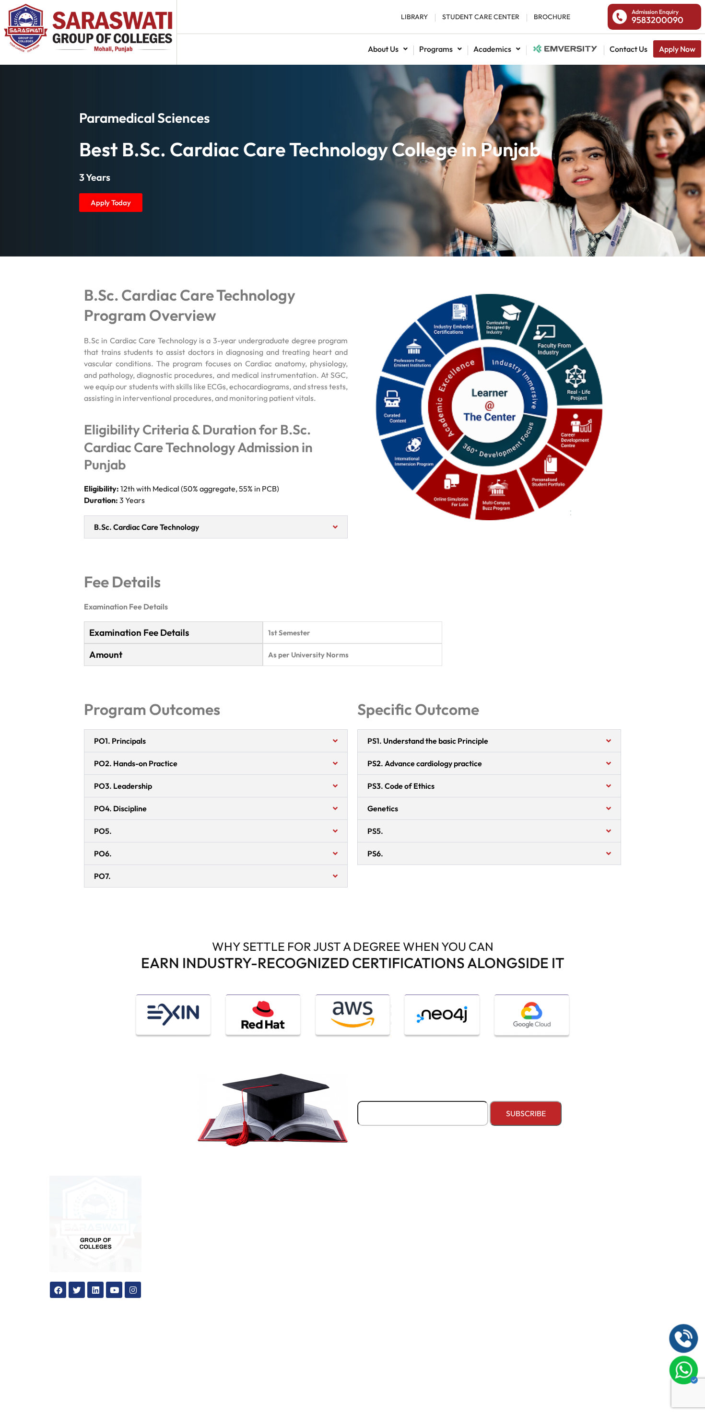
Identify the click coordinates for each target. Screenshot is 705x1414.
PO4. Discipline (120, 808)
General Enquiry (329, 1255)
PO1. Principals (120, 741)
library (414, 16)
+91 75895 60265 (602, 1275)
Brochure (316, 1287)
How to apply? (198, 1255)
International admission (214, 1224)
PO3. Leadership (123, 786)
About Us (383, 49)
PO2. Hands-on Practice (135, 763)
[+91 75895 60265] (555, 1277)
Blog (308, 1224)
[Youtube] (114, 1290)
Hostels (442, 1208)
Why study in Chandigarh (346, 1271)
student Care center (480, 16)
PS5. (375, 831)
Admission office (201, 1271)
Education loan (199, 1240)
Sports (440, 1240)
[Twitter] (77, 1290)
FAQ (308, 1303)
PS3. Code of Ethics (401, 786)
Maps (310, 1240)
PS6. (375, 853)
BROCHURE (552, 16)
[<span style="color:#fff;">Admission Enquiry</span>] (619, 17)
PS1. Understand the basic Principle (427, 741)
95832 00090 (596, 1250)
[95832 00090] (555, 1252)
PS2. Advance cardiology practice (424, 763)
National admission (565, 49)
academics (492, 49)
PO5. (103, 831)
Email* (368, 1095)
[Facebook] (58, 1290)
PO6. (103, 853)
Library (442, 1255)
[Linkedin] (95, 1290)
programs (436, 49)
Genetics (382, 808)
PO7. (102, 876)
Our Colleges (324, 1208)
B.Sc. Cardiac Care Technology (146, 527)
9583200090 (657, 19)
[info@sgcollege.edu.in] (555, 1302)
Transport (446, 1224)
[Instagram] (133, 1290)
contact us (628, 49)
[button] (387, 49)
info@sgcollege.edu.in (614, 1300)
